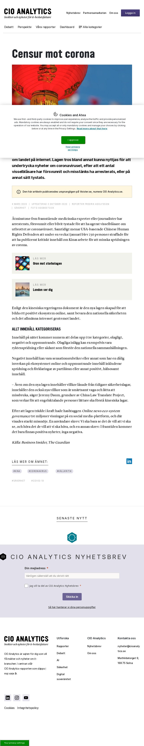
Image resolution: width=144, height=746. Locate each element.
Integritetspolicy (28, 708)
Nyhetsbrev (73, 12)
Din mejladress (35, 568)
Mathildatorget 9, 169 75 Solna (128, 660)
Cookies (9, 708)
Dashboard (67, 27)
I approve (73, 139)
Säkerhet (62, 667)
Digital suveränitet (64, 677)
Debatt (9, 27)
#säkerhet (18, 480)
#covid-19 (37, 480)
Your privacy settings (14, 743)
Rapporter (63, 646)
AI (58, 660)
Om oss (113, 12)
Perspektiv (25, 27)
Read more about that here (92, 128)
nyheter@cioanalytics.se (129, 649)
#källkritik (64, 471)
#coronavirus (38, 471)
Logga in (130, 12)
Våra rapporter (46, 27)
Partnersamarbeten (94, 12)
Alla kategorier (92, 27)
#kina (17, 471)
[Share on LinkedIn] (129, 461)
